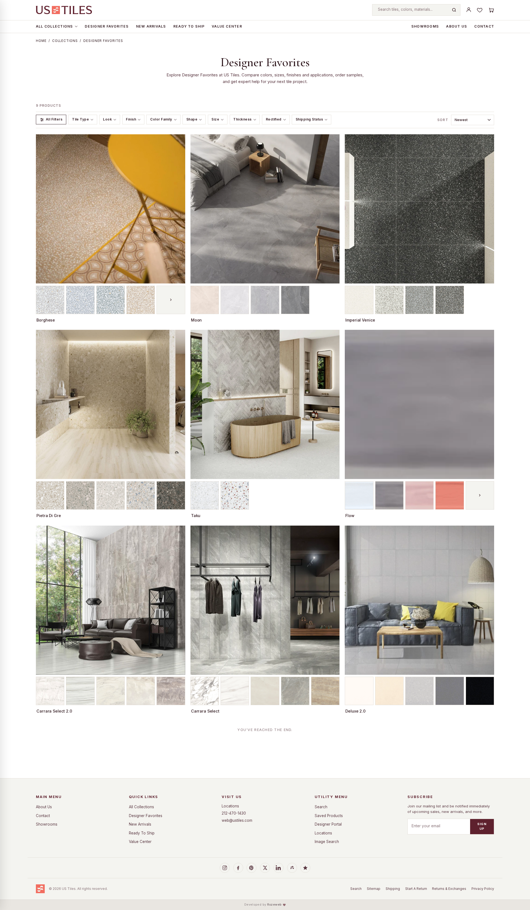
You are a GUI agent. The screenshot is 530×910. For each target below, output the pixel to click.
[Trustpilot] (305, 868)
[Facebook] (238, 868)
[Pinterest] (251, 868)
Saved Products (329, 815)
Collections (65, 41)
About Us (456, 26)
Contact (484, 26)
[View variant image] (50, 300)
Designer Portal (328, 824)
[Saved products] (480, 10)
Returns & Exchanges (449, 889)
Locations (230, 806)
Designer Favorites (107, 26)
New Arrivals (151, 26)
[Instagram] (225, 868)
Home (41, 41)
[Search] (454, 9)
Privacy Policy (482, 889)
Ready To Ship (189, 26)
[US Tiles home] (64, 10)
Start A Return (416, 889)
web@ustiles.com (237, 820)
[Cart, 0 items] (491, 10)
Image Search (327, 841)
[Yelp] (292, 868)
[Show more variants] (171, 300)
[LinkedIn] (278, 868)
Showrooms (425, 26)
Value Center (227, 26)
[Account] (469, 10)
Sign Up (482, 826)
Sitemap (373, 889)
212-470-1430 (234, 813)
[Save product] (178, 141)
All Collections (54, 26)
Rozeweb (274, 904)
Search (321, 807)
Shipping (393, 889)
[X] (265, 868)
